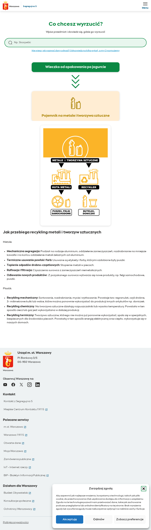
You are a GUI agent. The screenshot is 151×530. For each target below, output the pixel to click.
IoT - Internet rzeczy (17, 467)
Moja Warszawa (15, 451)
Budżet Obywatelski (17, 493)
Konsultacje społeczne (19, 501)
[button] (143, 488)
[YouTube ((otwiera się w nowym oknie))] (5, 384)
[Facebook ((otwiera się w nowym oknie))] (13, 384)
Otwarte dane (14, 443)
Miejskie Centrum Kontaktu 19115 (26, 409)
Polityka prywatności (16, 522)
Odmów (98, 519)
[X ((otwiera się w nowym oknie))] (21, 384)
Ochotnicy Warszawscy (20, 509)
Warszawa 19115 (15, 435)
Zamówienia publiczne (19, 459)
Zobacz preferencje (129, 519)
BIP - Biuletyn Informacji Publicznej (26, 475)
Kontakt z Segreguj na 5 (18, 401)
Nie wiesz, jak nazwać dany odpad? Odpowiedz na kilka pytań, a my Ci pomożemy (76, 51)
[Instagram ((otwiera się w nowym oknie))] (29, 384)
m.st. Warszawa (15, 427)
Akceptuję (70, 519)
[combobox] (78, 42)
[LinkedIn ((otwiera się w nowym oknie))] (37, 384)
